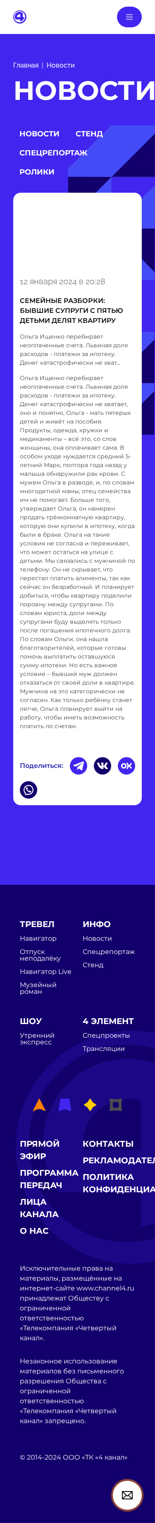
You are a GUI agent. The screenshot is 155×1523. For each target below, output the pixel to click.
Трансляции (104, 1049)
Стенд (89, 133)
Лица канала (39, 1208)
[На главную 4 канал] (19, 16)
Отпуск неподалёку (40, 955)
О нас (34, 1231)
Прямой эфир (40, 1150)
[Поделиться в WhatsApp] (28, 790)
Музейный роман (38, 988)
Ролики (37, 172)
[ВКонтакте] (102, 766)
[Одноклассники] (126, 766)
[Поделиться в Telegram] (78, 766)
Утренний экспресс (37, 1039)
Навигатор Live (46, 972)
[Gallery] (77, 233)
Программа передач (49, 1179)
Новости (61, 65)
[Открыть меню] (129, 17)
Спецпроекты (106, 1035)
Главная (25, 65)
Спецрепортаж (53, 152)
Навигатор (38, 938)
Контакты (108, 1144)
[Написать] (127, 1495)
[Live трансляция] (38, 1504)
